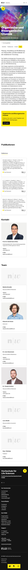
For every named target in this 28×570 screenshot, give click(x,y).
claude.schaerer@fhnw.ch (8, 397)
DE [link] (24, 2)
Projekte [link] (7, 123)
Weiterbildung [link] (5, 494)
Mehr (23, 172)
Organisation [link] (4, 516)
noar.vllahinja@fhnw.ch (8, 458)
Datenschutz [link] (4, 559)
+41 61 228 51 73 (6, 250)
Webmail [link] (3, 534)
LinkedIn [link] (3, 509)
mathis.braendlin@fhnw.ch (8, 298)
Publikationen (10, 46)
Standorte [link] (4, 519)
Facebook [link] (4, 504)
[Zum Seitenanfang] (25, 471)
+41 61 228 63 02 (6, 359)
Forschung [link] (4, 496)
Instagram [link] (4, 506)
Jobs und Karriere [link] (6, 523)
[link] (5, 3)
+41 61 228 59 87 (6, 294)
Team (20, 46)
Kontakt (16, 46)
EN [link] (26, 2)
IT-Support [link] (4, 531)
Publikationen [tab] (4, 153)
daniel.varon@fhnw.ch (7, 254)
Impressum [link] (3, 560)
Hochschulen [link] (4, 517)
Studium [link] (3, 493)
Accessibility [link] (4, 562)
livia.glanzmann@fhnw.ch (8, 363)
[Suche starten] (14, 566)
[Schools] (10, 566)
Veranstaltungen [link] (5, 498)
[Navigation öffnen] (18, 566)
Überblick (4, 46)
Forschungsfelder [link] (6, 43)
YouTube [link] (3, 508)
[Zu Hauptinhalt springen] (3, 8)
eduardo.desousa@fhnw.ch (9, 328)
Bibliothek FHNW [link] (6, 521)
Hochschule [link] (4, 491)
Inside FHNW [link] (5, 532)
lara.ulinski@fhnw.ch (7, 427)
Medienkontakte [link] (5, 524)
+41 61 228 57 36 (6, 393)
